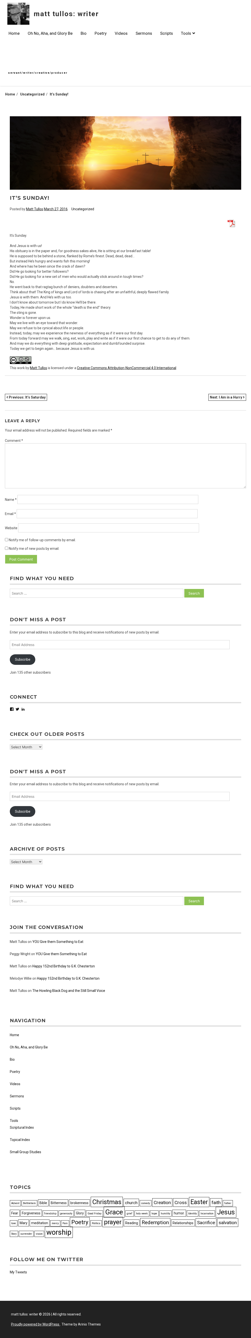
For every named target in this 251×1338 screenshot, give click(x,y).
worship (58, 1232)
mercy (55, 1223)
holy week (142, 1213)
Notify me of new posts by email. (34, 549)
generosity (66, 1213)
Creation (162, 1202)
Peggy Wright (20, 954)
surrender (26, 1233)
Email (10, 514)
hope (154, 1213)
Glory (80, 1213)
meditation (39, 1223)
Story (14, 1233)
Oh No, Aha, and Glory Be (50, 33)
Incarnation (207, 1213)
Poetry (101, 33)
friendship (50, 1213)
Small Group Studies (25, 1152)
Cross (181, 1202)
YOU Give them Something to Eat (57, 942)
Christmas (106, 1202)
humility (165, 1213)
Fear (14, 1213)
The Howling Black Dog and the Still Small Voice (68, 991)
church (131, 1202)
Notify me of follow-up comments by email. (42, 540)
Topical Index (20, 1140)
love (13, 1223)
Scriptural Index (22, 1127)
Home (14, 33)
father (227, 1203)
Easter (199, 1202)
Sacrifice (206, 1222)
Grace (114, 1212)
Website (11, 528)
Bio (84, 33)
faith (216, 1202)
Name (11, 500)
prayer (113, 1222)
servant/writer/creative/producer (37, 72)
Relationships (183, 1223)
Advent (15, 1203)
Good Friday (94, 1213)
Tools (186, 33)
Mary (23, 1223)
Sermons (144, 33)
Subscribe (22, 659)
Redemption (155, 1222)
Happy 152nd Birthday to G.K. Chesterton (63, 966)
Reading (131, 1223)
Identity (192, 1213)
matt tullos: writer (66, 14)
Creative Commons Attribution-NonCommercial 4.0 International (126, 368)
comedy (145, 1203)
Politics (96, 1223)
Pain (65, 1223)
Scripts (166, 33)
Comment (14, 441)
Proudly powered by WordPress (35, 1324)
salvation (228, 1222)
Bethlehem (29, 1203)
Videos (121, 33)
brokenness (79, 1203)
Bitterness (59, 1203)
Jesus (226, 1212)
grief (129, 1213)
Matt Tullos (34, 209)
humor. (179, 1213)
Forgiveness (31, 1213)
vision (39, 1233)
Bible (43, 1203)
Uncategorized (82, 209)
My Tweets (18, 1272)
